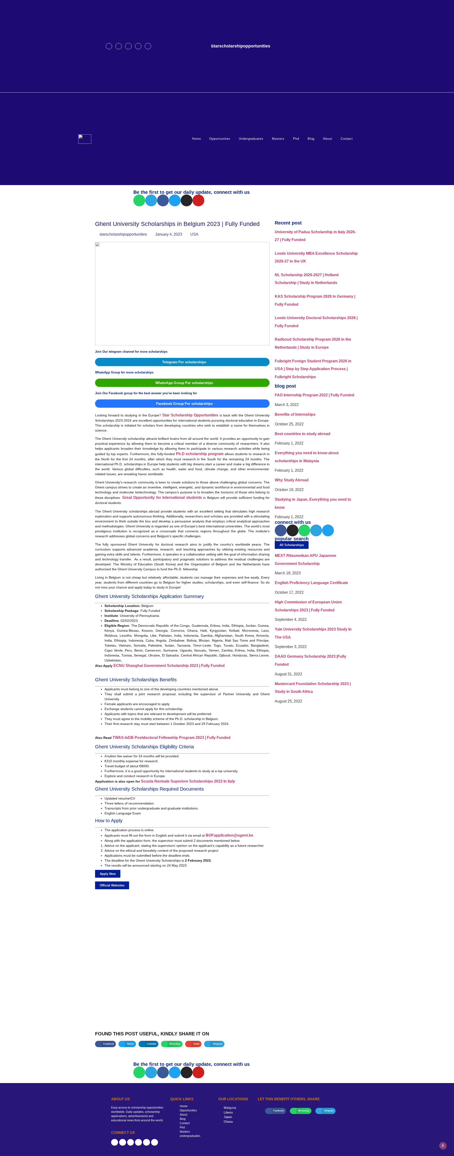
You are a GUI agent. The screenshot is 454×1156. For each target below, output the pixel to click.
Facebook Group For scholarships (184, 404)
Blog (311, 138)
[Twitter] (138, 46)
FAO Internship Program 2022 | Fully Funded (314, 395)
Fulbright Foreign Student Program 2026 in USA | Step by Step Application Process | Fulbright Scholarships (313, 369)
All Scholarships (291, 545)
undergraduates (251, 138)
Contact (347, 138)
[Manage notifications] (443, 1145)
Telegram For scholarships (184, 362)
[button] (107, 874)
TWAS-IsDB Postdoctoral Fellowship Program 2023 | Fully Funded (172, 738)
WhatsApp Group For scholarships (184, 383)
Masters (278, 138)
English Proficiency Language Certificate (311, 583)
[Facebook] (109, 46)
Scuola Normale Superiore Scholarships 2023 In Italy (188, 781)
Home (196, 138)
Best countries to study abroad (302, 434)
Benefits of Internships (295, 414)
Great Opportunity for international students (162, 497)
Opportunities (219, 138)
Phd (296, 138)
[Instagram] (118, 46)
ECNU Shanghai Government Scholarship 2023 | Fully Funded (169, 666)
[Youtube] (148, 46)
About (327, 138)
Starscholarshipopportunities (240, 46)
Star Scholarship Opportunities (190, 415)
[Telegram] (128, 46)
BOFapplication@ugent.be (229, 835)
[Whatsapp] (139, 200)
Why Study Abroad (292, 480)
